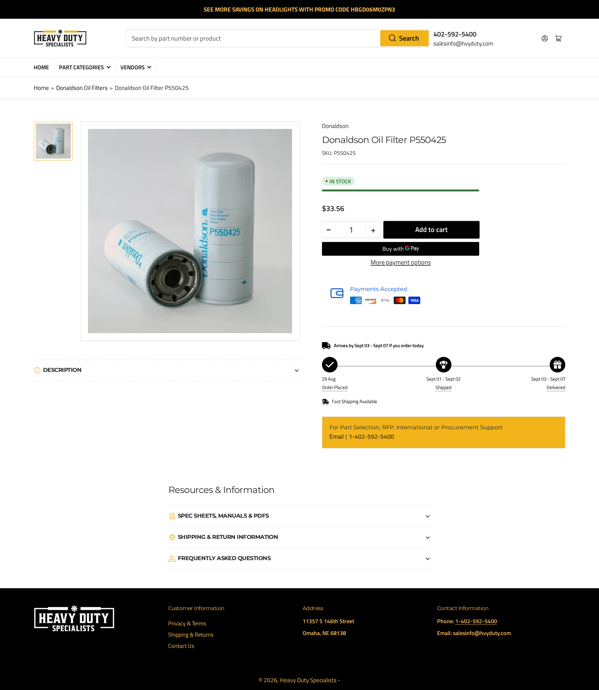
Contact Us (181, 646)
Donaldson (335, 125)
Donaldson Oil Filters (82, 87)
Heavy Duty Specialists (308, 680)
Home (41, 67)
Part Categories (81, 67)
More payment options (401, 262)
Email (337, 436)
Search (409, 38)
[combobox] (278, 38)
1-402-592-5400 (371, 436)
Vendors (132, 67)
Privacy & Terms (187, 623)
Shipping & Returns (190, 634)
